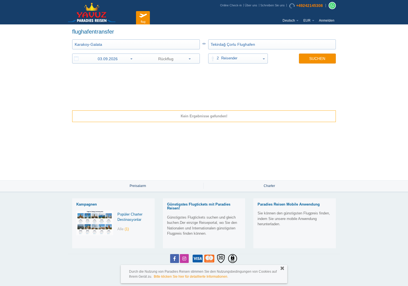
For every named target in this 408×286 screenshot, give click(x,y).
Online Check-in (231, 5)
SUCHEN (317, 58)
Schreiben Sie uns (272, 5)
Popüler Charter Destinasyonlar (129, 217)
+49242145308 (309, 5)
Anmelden (326, 20)
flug (143, 21)
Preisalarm (138, 186)
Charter (269, 186)
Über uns (251, 5)
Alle (123, 229)
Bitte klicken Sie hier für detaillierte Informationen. (191, 277)
